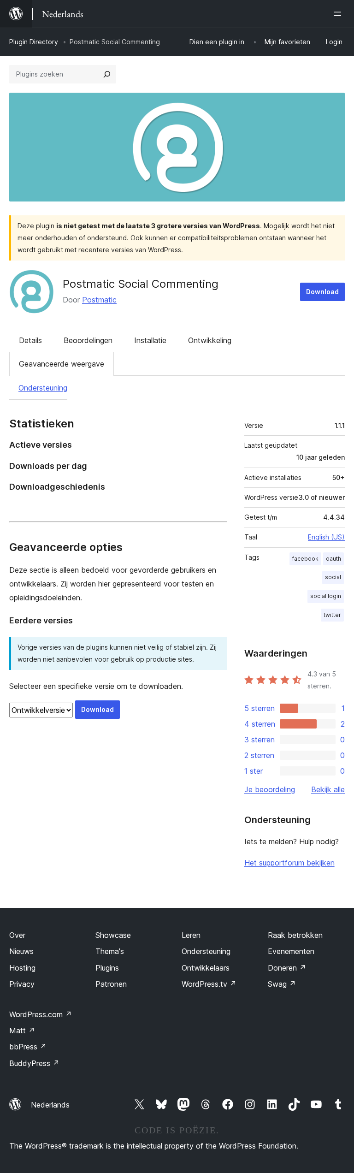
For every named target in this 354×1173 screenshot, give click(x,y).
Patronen (111, 984)
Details (30, 340)
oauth (333, 558)
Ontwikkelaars (206, 967)
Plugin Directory (33, 42)
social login (325, 595)
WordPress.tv (209, 984)
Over (17, 935)
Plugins (107, 967)
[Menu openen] (339, 14)
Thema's (109, 951)
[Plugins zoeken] (107, 74)
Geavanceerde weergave (61, 363)
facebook (305, 558)
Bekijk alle (328, 789)
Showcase (113, 935)
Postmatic (99, 299)
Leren (191, 935)
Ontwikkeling (209, 340)
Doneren (287, 967)
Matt (22, 1030)
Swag (282, 984)
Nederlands (50, 1104)
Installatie (150, 340)
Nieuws (21, 951)
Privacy (22, 984)
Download (322, 292)
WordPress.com (40, 1014)
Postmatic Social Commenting (140, 283)
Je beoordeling (269, 789)
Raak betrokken (295, 935)
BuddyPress (34, 1063)
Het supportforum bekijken (289, 862)
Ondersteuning (42, 387)
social (333, 577)
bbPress (28, 1046)
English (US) (326, 537)
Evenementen (291, 951)
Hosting (22, 967)
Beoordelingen (88, 340)
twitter (332, 614)
